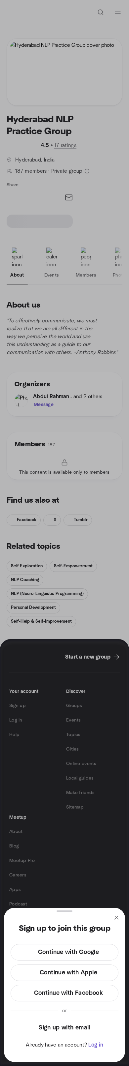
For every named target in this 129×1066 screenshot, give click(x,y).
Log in (95, 1045)
